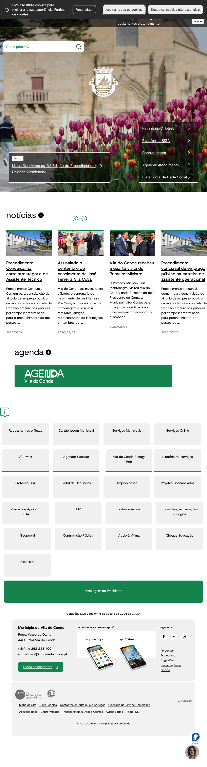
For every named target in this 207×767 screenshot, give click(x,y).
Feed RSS (133, 712)
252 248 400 (41, 649)
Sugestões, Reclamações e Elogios (171, 665)
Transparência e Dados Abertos (82, 712)
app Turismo (127, 639)
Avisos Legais (115, 712)
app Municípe (95, 639)
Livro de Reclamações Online (28, 695)
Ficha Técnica (48, 705)
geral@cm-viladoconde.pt (48, 654)
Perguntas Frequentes (168, 653)
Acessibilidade (51, 694)
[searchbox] (37, 46)
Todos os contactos (37, 667)
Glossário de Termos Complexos (129, 705)
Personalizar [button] (84, 9)
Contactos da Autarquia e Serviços (82, 705)
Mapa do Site (27, 705)
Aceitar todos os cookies (124, 9)
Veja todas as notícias (21, 215)
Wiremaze (185, 700)
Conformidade (50, 712)
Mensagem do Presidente (103, 591)
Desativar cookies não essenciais (175, 9)
